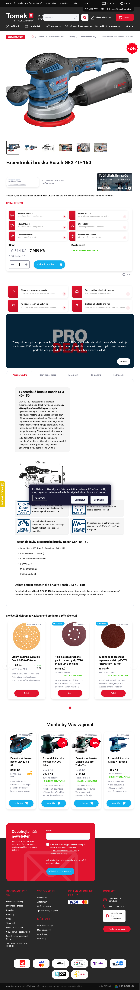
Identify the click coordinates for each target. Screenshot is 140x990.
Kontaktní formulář (117, 929)
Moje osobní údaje (44, 925)
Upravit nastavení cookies (71, 986)
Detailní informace (14, 203)
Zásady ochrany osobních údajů (17, 937)
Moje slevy (41, 938)
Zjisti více (123, 361)
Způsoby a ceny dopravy (47, 910)
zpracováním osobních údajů (65, 851)
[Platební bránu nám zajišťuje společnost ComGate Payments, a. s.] (22, 963)
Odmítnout (80, 500)
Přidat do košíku (45, 264)
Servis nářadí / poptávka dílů (18, 932)
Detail (26, 693)
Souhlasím (99, 500)
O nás (74, 3)
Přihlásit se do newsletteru (60, 871)
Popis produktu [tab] (19, 375)
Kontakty (64, 3)
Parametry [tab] (73, 375)
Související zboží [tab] (48, 375)
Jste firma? (42, 902)
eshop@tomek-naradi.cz (115, 899)
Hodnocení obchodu (14, 927)
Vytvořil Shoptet (106, 986)
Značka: (48, 183)
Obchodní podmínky (14, 3)
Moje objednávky (44, 930)
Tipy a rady (11, 923)
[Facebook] (84, 17)
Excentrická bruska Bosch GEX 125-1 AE (21, 762)
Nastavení (40, 498)
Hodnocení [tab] (118, 375)
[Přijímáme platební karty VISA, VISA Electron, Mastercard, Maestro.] (41, 963)
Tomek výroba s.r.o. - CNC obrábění (17, 944)
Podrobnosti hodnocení (17, 185)
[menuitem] (14, 26)
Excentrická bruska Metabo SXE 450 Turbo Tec (86, 762)
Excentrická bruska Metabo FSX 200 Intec (53, 762)
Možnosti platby (44, 906)
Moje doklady (42, 934)
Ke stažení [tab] (96, 375)
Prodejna (52, 3)
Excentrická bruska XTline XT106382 (118, 760)
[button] (70, 707)
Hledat (75, 17)
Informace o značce (35, 3)
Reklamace (41, 898)
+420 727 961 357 (116, 906)
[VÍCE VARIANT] (70, 638)
